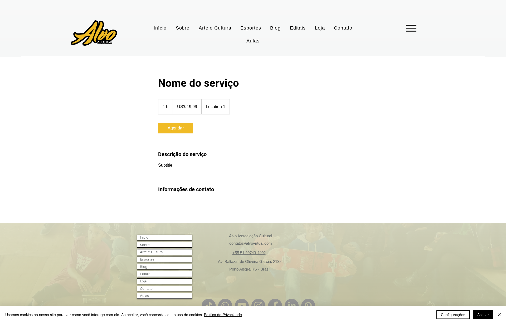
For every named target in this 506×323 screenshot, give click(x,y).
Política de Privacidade (223, 314)
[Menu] (411, 28)
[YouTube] (242, 306)
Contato (146, 288)
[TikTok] (209, 306)
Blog (143, 266)
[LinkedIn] (292, 306)
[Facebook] (275, 306)
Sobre (145, 245)
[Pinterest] (308, 306)
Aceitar (483, 314)
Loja (143, 281)
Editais (145, 274)
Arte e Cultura (151, 252)
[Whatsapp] (225, 306)
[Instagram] (258, 306)
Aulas (144, 295)
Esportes (147, 259)
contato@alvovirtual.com (250, 243)
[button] (215, 28)
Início (144, 237)
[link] (175, 128)
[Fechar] (500, 314)
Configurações (453, 314)
